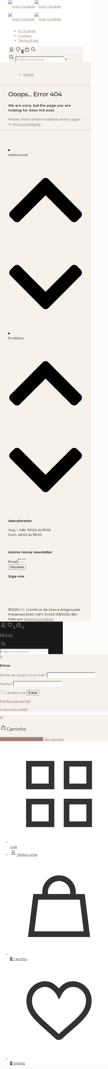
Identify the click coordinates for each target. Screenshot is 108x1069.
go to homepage (27, 124)
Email (13, 562)
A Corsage (26, 31)
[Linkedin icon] (14, 587)
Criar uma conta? (14, 709)
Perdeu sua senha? (15, 701)
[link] (66, 59)
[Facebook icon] (12, 587)
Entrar (32, 693)
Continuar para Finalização (21, 739)
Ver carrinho (54, 739)
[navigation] (54, 728)
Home (28, 74)
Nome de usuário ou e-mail (23, 675)
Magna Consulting (38, 619)
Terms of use (28, 40)
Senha (6, 684)
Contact (25, 36)
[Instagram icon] (9, 587)
